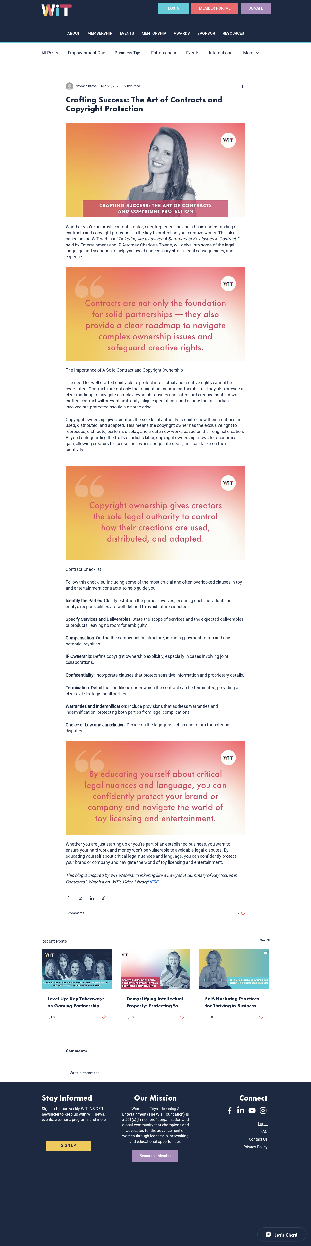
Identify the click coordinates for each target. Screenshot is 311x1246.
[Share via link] (103, 898)
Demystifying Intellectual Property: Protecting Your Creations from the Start (154, 1002)
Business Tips (128, 52)
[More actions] (242, 86)
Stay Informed (67, 1097)
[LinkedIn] (240, 1110)
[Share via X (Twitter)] (80, 898)
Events (192, 52)
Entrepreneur (163, 52)
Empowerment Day (86, 52)
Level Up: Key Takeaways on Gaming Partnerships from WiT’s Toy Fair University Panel (76, 1002)
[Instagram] (263, 1110)
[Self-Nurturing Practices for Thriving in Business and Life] (234, 969)
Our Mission (155, 1097)
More (248, 52)
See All (265, 940)
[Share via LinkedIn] (91, 898)
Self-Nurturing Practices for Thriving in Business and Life (232, 1002)
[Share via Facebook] (68, 898)
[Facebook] (229, 1110)
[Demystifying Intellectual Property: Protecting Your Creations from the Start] (156, 969)
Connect (253, 1097)
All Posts (49, 52)
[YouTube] (252, 1110)
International (221, 52)
